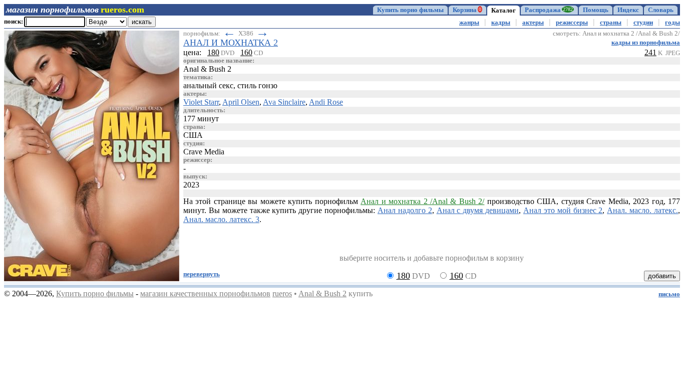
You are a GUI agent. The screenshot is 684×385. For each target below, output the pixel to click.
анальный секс (208, 85)
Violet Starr (201, 102)
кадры (500, 22)
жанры (469, 22)
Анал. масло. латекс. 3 (221, 219)
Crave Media (203, 151)
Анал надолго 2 (405, 210)
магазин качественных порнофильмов (205, 293)
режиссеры (572, 22)
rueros (282, 293)
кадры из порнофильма (645, 42)
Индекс (628, 10)
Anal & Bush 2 (322, 293)
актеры (533, 22)
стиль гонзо (257, 85)
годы (672, 22)
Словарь (660, 10)
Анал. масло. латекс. (642, 210)
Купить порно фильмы (410, 10)
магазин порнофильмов (52, 10)
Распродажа (549, 10)
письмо (669, 294)
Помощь (595, 10)
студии (643, 22)
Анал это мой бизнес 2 (562, 210)
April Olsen (240, 102)
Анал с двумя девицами (478, 210)
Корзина (467, 10)
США (193, 135)
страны (610, 22)
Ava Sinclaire (284, 102)
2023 (191, 184)
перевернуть (201, 274)
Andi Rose (326, 102)
